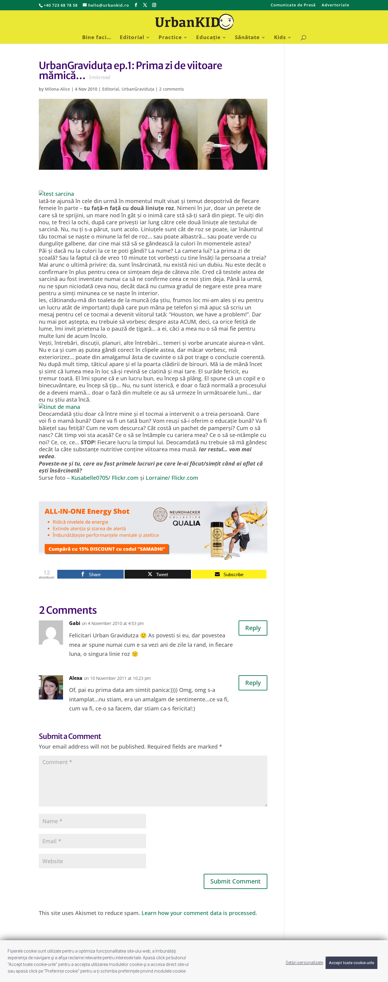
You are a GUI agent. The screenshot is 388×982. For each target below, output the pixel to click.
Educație (208, 38)
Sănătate (247, 38)
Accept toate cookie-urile (351, 962)
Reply (253, 628)
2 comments (171, 89)
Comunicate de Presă (293, 5)
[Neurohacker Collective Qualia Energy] (153, 556)
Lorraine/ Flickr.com (172, 477)
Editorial (132, 38)
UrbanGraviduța (138, 89)
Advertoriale (335, 5)
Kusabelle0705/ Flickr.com (105, 477)
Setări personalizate (304, 962)
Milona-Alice (57, 89)
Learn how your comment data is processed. (199, 913)
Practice (170, 38)
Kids (280, 38)
